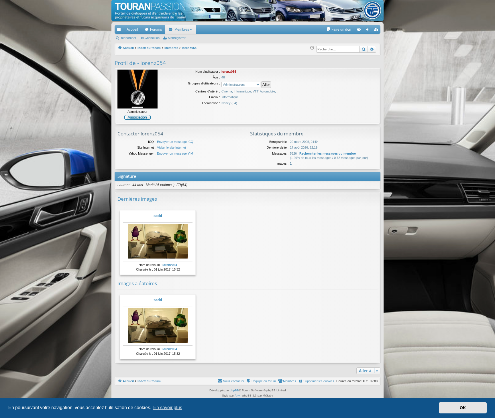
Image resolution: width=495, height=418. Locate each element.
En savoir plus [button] (167, 407)
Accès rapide (120, 30)
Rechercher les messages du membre (327, 153)
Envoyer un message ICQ (175, 141)
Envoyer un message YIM (175, 153)
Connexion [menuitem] (369, 30)
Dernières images (137, 199)
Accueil (132, 29)
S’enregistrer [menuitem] (377, 30)
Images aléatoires (137, 283)
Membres (181, 29)
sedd (158, 216)
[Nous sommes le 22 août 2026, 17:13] (312, 48)
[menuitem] (339, 29)
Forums (156, 29)
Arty (237, 395)
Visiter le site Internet (171, 147)
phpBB (234, 390)
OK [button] (463, 407)
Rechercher (128, 38)
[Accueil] (247, 10)
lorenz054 (169, 265)
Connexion (152, 38)
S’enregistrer (177, 38)
